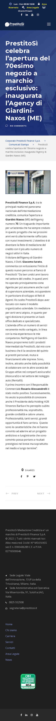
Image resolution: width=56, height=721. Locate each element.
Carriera (10, 636)
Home (8, 624)
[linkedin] (27, 14)
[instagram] (38, 14)
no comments (18, 126)
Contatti (10, 648)
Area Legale (12, 654)
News (8, 659)
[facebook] (21, 14)
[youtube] (32, 14)
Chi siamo (11, 630)
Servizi (9, 642)
